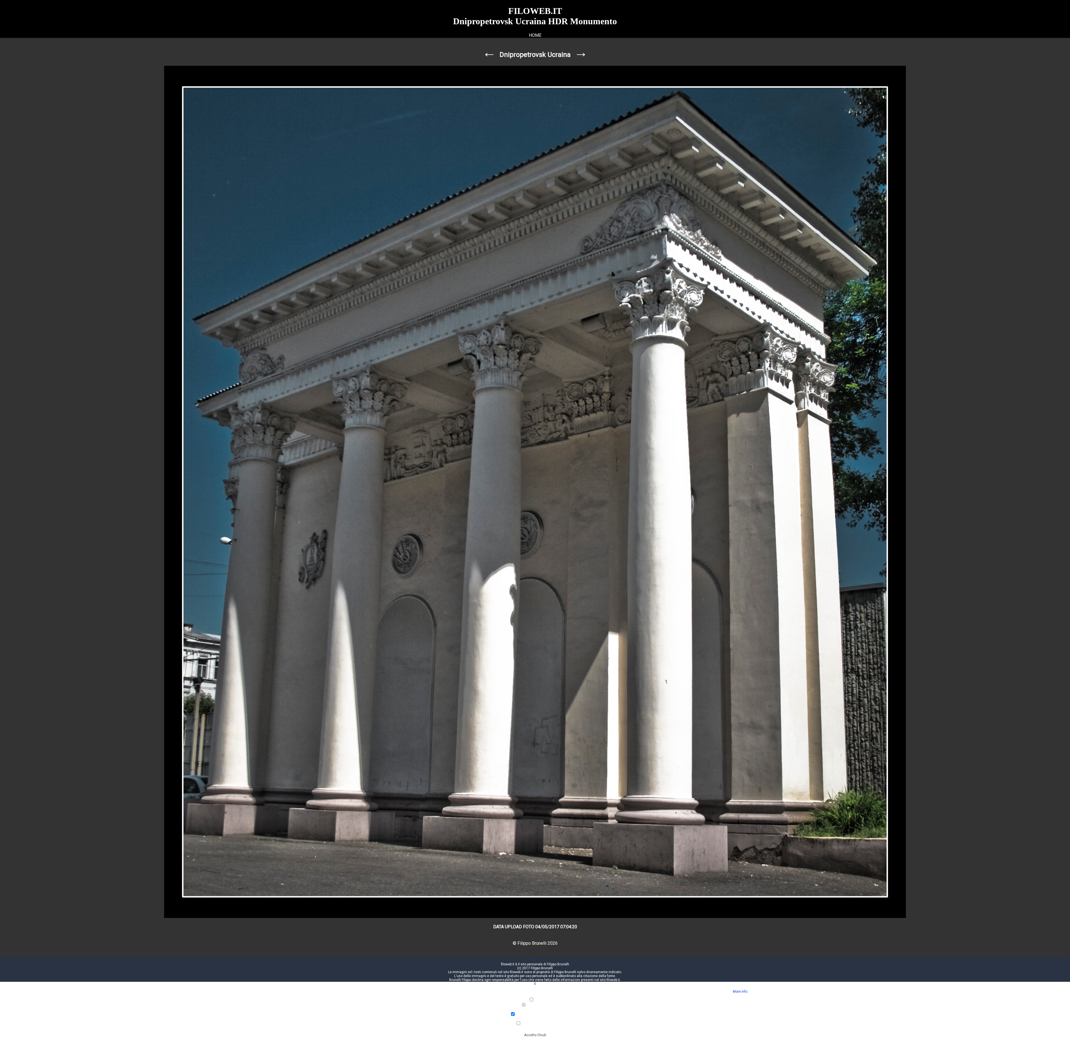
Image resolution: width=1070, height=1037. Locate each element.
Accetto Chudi (535, 1035)
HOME (535, 35)
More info (740, 992)
